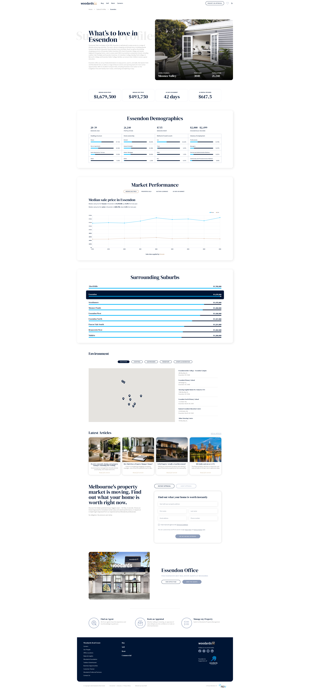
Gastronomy (151, 361)
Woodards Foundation (90, 659)
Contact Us (86, 675)
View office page (170, 582)
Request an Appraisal (215, 3)
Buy (102, 3)
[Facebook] (199, 651)
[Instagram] (204, 651)
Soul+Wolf (144, 686)
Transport (165, 361)
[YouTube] (208, 651)
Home (90, 9)
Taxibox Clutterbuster (90, 662)
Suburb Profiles (101, 9)
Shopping (137, 361)
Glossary (119, 686)
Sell (107, 3)
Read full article (104, 473)
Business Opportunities (90, 666)
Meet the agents (191, 582)
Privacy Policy (188, 529)
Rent (113, 3)
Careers (120, 3)
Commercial (126, 655)
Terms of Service (198, 529)
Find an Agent (107, 619)
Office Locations (88, 653)
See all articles (216, 433)
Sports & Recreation (183, 361)
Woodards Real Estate (92, 643)
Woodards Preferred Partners (92, 672)
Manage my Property (203, 619)
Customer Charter (89, 669)
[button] (123, 398)
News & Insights (88, 656)
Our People (86, 649)
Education (123, 361)
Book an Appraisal (155, 619)
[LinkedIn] (212, 651)
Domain (162, 254)
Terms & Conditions (182, 525)
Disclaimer (112, 686)
